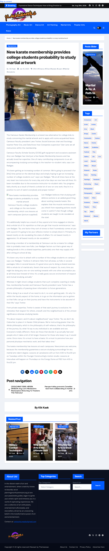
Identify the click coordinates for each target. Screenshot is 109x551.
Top (85, 211)
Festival (86, 152)
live (99, 156)
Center (94, 134)
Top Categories (44, 482)
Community (87, 138)
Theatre (86, 207)
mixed (94, 166)
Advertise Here (98, 547)
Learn (60, 69)
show (94, 198)
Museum (86, 170)
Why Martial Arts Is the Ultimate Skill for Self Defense (40, 450)
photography (88, 193)
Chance (41, 69)
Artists (93, 124)
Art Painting (52, 25)
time (94, 207)
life (93, 156)
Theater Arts (79, 25)
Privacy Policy (85, 547)
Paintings (87, 179)
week (92, 211)
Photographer (88, 189)
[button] (103, 28)
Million (86, 166)
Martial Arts (66, 25)
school (98, 193)
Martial (66, 69)
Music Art (28, 25)
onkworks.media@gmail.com (25, 521)
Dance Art (39, 25)
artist (86, 124)
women (96, 216)
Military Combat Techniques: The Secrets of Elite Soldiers (17, 450)
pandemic (96, 179)
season (86, 198)
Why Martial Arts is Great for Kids (65, 447)
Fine (94, 152)
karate (54, 69)
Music (95, 170)
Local (85, 161)
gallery (86, 156)
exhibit (86, 147)
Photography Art (13, 25)
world (86, 221)
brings (86, 134)
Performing (87, 184)
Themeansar (44, 547)
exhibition (95, 147)
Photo (96, 184)
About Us (63, 547)
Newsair (33, 547)
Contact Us (73, 547)
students (11, 72)
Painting (93, 175)
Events (94, 143)
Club (48, 69)
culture (97, 138)
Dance (86, 143)
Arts (85, 129)
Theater (95, 202)
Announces (87, 120)
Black (92, 129)
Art (36, 69)
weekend (87, 216)
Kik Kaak (12, 69)
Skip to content (6, 1)
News (8, 31)
